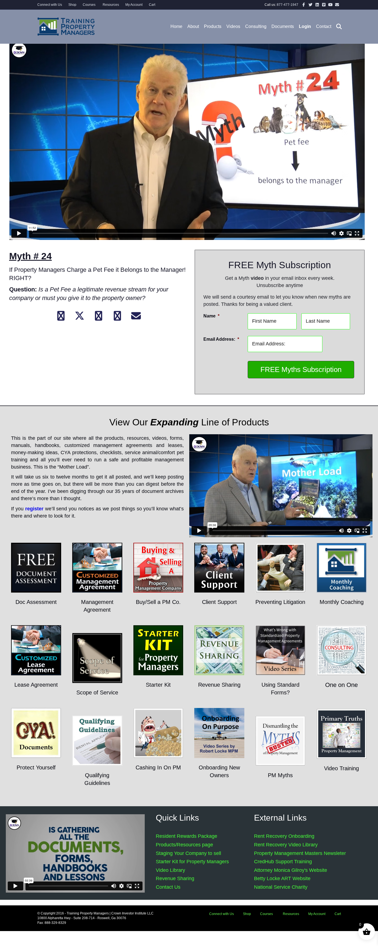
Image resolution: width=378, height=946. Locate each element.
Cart (152, 5)
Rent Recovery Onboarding (284, 836)
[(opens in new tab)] (36, 567)
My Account (134, 5)
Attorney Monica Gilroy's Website (290, 870)
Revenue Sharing (175, 878)
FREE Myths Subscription (300, 369)
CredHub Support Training (283, 861)
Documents (282, 26)
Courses (89, 5)
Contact (323, 26)
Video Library (170, 870)
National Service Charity (280, 887)
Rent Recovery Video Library (286, 844)
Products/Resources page (184, 844)
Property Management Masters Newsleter (300, 853)
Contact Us (168, 887)
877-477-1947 (287, 5)
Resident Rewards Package (186, 836)
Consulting (255, 26)
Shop (72, 5)
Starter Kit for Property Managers (192, 861)
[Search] (337, 26)
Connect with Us (49, 5)
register (34, 508)
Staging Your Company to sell (188, 853)
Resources (110, 5)
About (193, 26)
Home (176, 26)
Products (212, 26)
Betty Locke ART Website (282, 878)
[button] (61, 315)
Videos (233, 26)
